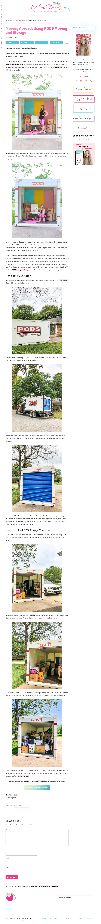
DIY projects (41, 781)
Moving (16, 807)
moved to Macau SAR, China (14, 64)
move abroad (58, 67)
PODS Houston (63, 280)
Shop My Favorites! (84, 140)
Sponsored (17, 805)
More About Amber (84, 76)
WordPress (17, 920)
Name (7, 850)
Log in (23, 920)
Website (7, 867)
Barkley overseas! (23, 776)
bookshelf (33, 615)
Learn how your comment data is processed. (44, 886)
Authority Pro (21, 918)
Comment (8, 829)
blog (27, 781)
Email (7, 858)
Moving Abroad (24, 807)
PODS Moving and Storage (20, 270)
